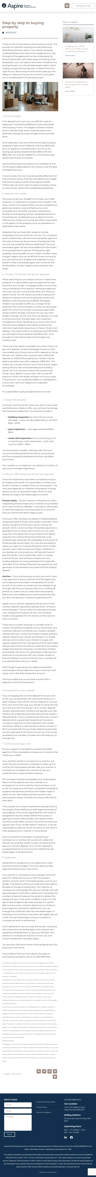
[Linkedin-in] (65, 1137)
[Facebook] (71, 1137)
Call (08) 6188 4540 (72, 1100)
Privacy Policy (41, 1107)
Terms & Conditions (43, 1112)
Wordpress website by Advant (48, 1172)
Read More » (70, 55)
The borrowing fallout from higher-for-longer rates (77, 84)
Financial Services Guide (45, 1102)
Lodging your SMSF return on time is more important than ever (76, 49)
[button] (67, 5)
